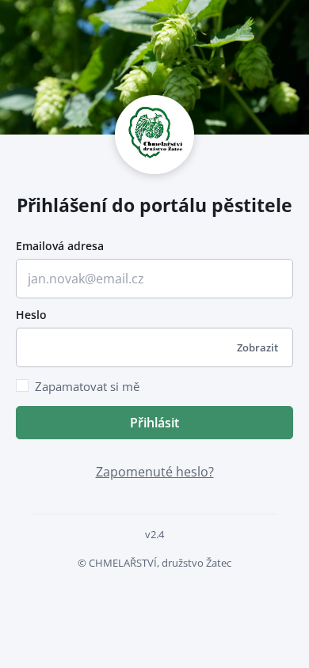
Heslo (31, 314)
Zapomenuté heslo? (155, 471)
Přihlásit (154, 422)
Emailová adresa (60, 245)
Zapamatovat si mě (87, 386)
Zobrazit (257, 347)
